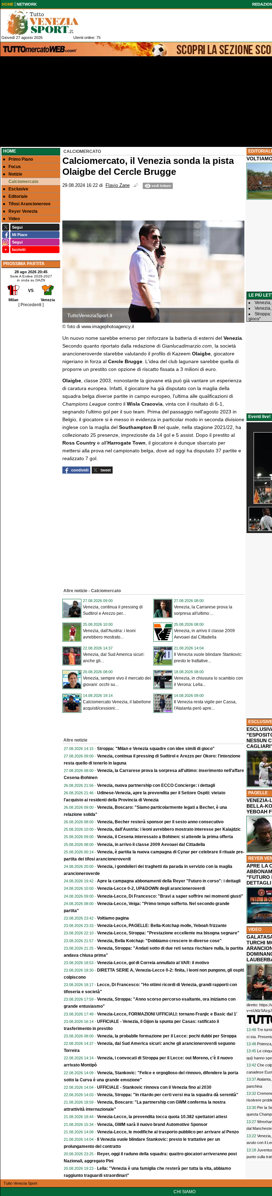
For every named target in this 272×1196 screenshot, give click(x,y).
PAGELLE (258, 792)
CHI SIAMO (185, 1191)
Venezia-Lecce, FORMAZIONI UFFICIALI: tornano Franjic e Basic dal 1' (167, 1014)
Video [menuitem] (14, 218)
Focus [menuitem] (14, 166)
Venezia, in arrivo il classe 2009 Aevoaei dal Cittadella (151, 844)
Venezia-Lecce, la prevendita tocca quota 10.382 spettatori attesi (162, 1116)
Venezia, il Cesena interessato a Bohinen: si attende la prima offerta (165, 836)
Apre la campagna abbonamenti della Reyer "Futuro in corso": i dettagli (168, 881)
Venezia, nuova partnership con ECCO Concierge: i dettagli (156, 785)
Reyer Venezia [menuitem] (23, 211)
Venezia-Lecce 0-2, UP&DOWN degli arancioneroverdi (151, 888)
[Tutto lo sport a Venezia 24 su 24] (48, 22)
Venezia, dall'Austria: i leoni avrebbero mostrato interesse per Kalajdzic (169, 829)
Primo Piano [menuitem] (20, 159)
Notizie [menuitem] (15, 174)
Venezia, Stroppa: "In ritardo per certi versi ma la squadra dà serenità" (167, 1094)
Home (9, 151)
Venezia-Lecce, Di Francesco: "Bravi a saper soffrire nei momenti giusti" (170, 896)
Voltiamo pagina (113, 918)
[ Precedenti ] (31, 304)
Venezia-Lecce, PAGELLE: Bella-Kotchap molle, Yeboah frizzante (162, 925)
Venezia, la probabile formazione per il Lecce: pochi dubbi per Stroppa (167, 1036)
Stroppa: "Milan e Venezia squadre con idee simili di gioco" (156, 748)
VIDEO (254, 929)
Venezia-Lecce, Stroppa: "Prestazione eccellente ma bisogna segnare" (168, 933)
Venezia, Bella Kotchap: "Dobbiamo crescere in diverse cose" (159, 940)
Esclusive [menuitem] (18, 189)
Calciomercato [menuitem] (23, 181)
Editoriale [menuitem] (18, 196)
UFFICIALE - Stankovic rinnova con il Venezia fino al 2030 (154, 1087)
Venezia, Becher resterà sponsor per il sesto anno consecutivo (160, 821)
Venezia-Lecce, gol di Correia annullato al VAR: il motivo (153, 962)
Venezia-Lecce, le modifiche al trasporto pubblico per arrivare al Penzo (168, 1131)
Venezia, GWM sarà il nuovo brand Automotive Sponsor (152, 1124)
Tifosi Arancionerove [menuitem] (29, 203)
